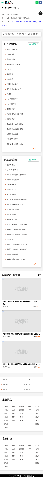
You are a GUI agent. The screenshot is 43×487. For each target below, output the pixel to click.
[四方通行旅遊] (9, 3)
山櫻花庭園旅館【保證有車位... (18, 249)
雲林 (13, 420)
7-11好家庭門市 (12, 99)
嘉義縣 (21, 410)
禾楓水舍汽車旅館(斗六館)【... (17, 244)
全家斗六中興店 (12, 49)
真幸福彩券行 (11, 59)
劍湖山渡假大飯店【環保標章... (18, 224)
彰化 (13, 413)
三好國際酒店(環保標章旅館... (17, 229)
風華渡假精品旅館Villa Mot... (17, 259)
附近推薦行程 (33, 34)
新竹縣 (6, 424)
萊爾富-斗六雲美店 (13, 64)
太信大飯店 (11, 239)
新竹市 (6, 420)
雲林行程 (5, 384)
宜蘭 (6, 427)
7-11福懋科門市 (12, 139)
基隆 (6, 407)
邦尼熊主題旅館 (12, 254)
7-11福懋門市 (11, 104)
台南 (21, 413)
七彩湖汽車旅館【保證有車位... (18, 175)
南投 (13, 417)
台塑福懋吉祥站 (12, 84)
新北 (6, 413)
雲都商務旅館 (11, 214)
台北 (6, 410)
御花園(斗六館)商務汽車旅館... (17, 234)
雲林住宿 (27, 384)
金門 (37, 410)
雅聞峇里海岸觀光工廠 (15, 144)
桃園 (6, 417)
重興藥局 (10, 74)
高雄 (21, 417)
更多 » (35, 148)
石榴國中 (10, 94)
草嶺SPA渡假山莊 (13, 170)
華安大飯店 (11, 165)
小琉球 (37, 424)
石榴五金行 (11, 54)
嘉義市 (21, 407)
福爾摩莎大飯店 (12, 219)
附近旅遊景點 (9, 34)
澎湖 (37, 407)
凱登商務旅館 (11, 185)
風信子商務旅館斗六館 (15, 204)
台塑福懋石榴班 (12, 134)
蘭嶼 (37, 417)
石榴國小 (10, 69)
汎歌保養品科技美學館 (15, 114)
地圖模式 (35, 44)
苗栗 (13, 407)
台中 (13, 410)
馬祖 (37, 413)
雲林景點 (27, 389)
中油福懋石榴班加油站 (15, 129)
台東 (29, 410)
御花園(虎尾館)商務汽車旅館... (17, 199)
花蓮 (29, 407)
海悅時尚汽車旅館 (13, 180)
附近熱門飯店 (21, 34)
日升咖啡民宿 (11, 190)
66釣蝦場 (10, 79)
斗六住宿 (5, 379)
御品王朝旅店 (11, 194)
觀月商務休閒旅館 (13, 209)
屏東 (21, 420)
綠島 (37, 420)
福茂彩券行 (11, 119)
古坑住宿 (27, 379)
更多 (39, 275)
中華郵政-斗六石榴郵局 (15, 124)
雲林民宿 (5, 389)
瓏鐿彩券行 (11, 109)
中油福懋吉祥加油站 (14, 89)
